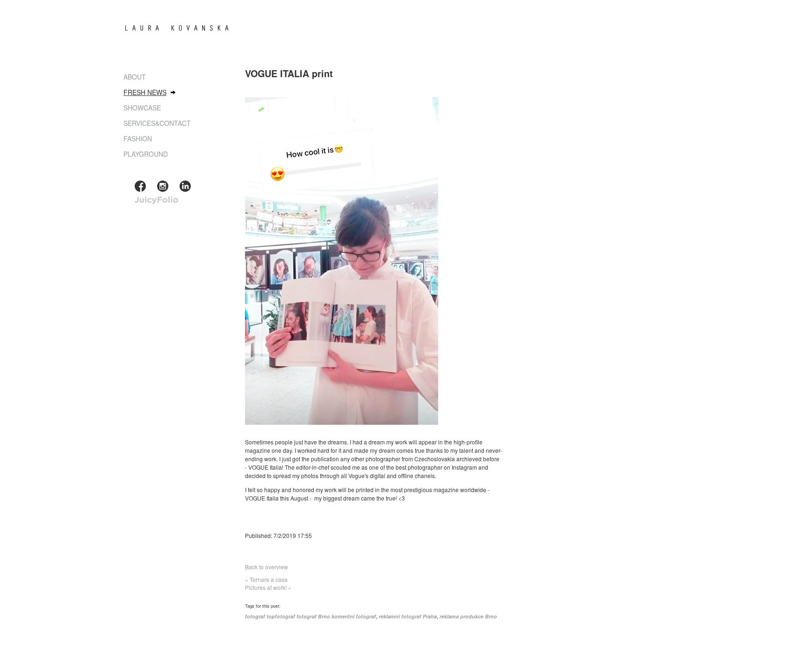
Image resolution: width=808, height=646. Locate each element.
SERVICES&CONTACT (157, 123)
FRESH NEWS (144, 92)
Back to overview (266, 567)
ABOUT (134, 76)
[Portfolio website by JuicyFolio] (156, 200)
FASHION (137, 138)
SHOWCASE (142, 107)
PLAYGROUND (145, 154)
